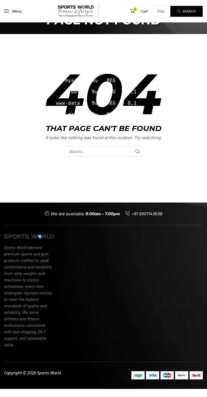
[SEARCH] (138, 151)
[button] (13, 11)
